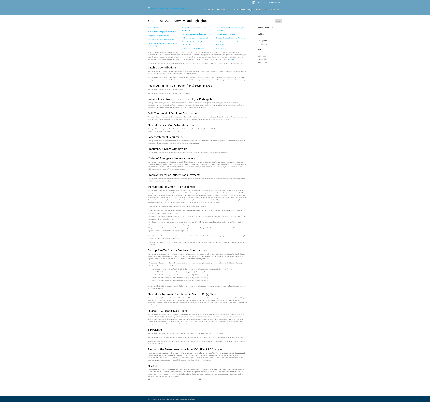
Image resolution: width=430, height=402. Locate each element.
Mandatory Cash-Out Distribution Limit (194, 34)
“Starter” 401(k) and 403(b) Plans (193, 48)
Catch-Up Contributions (155, 28)
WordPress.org (263, 62)
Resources (275, 9)
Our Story (208, 9)
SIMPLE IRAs (220, 48)
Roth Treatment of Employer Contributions (162, 32)
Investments (261, 9)
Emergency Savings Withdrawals (159, 36)
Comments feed (263, 59)
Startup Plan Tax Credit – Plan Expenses (161, 39)
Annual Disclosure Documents (173, 399)
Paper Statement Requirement (226, 34)
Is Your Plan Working (243, 9)
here (232, 59)
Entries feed (262, 56)
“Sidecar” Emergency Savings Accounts (195, 38)
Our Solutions (223, 9)
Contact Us (261, 2)
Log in (259, 53)
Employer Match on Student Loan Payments (230, 38)
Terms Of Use (190, 399)
